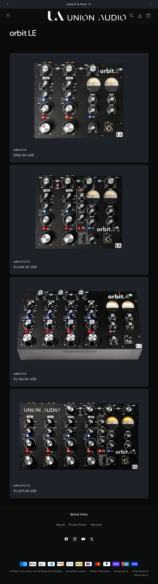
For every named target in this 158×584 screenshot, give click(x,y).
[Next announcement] (150, 4)
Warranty (96, 525)
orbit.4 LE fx (21, 485)
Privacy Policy (78, 525)
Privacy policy (121, 571)
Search (60, 525)
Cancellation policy (76, 571)
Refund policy (141, 575)
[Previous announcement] (7, 4)
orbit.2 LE (19, 149)
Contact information (100, 571)
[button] (8, 15)
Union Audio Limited (29, 571)
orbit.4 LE (19, 373)
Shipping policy (140, 571)
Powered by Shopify (51, 571)
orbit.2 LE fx (21, 261)
